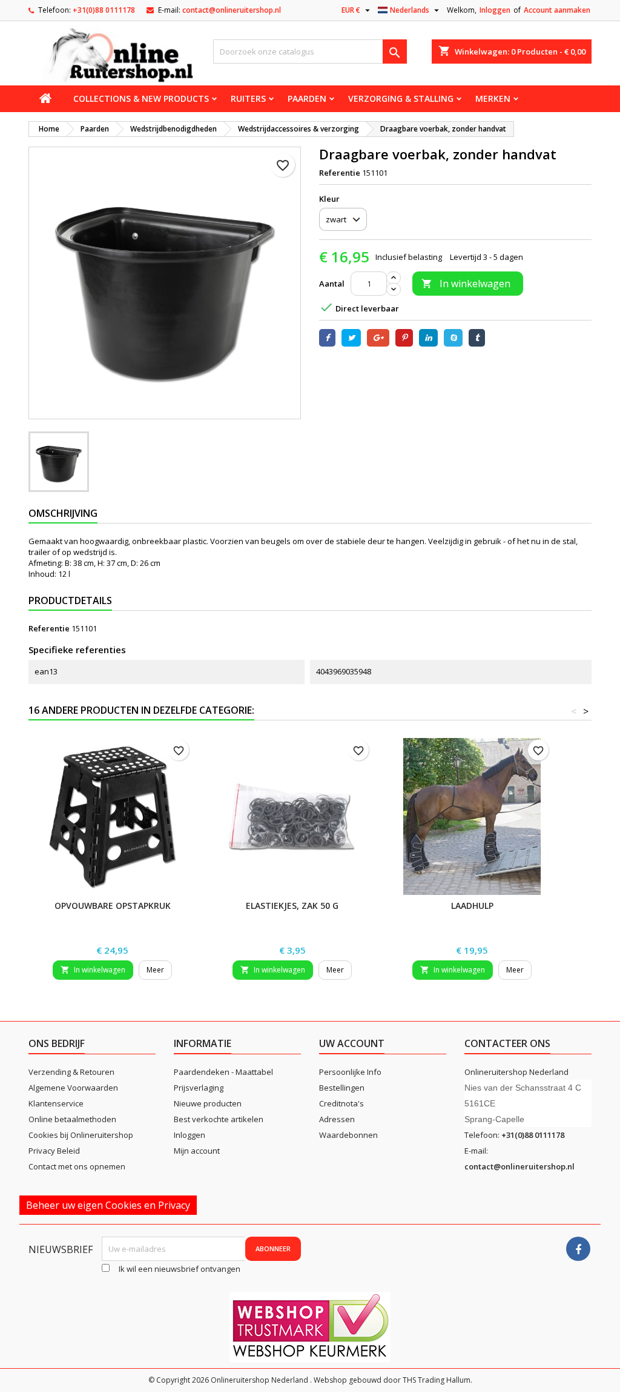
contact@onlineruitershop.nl (231, 10)
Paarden (307, 98)
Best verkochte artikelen (218, 1119)
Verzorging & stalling (400, 98)
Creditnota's (341, 1103)
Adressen (337, 1119)
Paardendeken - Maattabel (223, 1071)
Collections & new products (141, 98)
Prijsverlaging (198, 1087)
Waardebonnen (348, 1134)
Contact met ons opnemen (76, 1166)
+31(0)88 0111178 (104, 10)
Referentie (339, 172)
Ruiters (248, 98)
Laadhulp (472, 905)
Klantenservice (56, 1103)
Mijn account (197, 1150)
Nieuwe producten (208, 1103)
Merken (492, 98)
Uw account (351, 1043)
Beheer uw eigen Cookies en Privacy (108, 1205)
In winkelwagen (465, 283)
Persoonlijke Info (350, 1071)
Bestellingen (341, 1087)
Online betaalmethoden (72, 1119)
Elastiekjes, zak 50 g (292, 905)
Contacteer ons (507, 1043)
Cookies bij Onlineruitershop (80, 1134)
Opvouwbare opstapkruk (112, 905)
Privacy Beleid (54, 1150)
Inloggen (495, 10)
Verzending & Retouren (71, 1071)
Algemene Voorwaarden (73, 1087)
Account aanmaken (557, 10)
